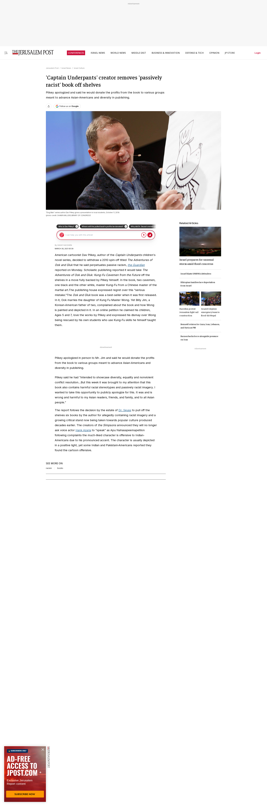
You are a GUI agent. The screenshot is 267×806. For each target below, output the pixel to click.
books (60, 468)
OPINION (214, 53)
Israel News (66, 68)
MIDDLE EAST (138, 53)
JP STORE (230, 53)
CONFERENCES (76, 53)
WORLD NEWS (118, 53)
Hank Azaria (83, 430)
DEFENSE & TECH (194, 53)
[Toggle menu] (5, 53)
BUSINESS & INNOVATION (166, 53)
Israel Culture (79, 68)
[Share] (48, 106)
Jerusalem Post (52, 68)
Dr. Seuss (124, 410)
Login (258, 52)
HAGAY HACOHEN (64, 245)
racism (49, 468)
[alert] (25, 774)
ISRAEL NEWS (98, 53)
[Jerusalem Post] (31, 53)
